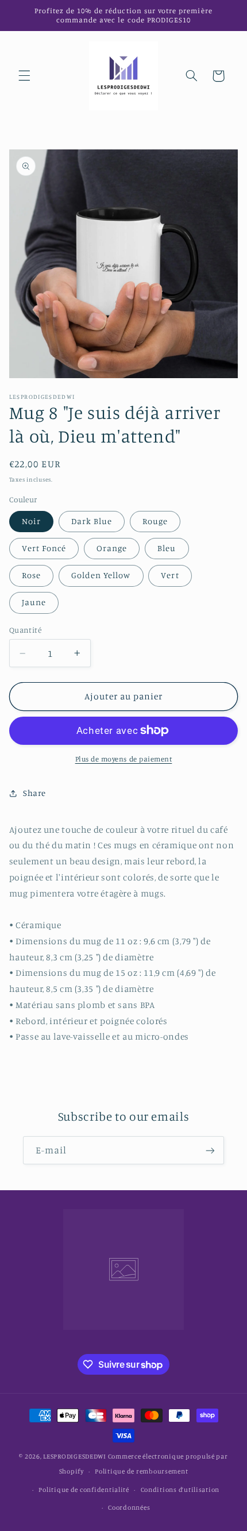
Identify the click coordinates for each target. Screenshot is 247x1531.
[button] (24, 76)
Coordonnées (129, 1507)
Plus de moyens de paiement (123, 759)
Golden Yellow (101, 575)
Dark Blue (91, 521)
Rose (31, 575)
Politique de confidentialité (83, 1490)
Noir (31, 521)
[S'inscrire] (210, 1150)
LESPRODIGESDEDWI (74, 1456)
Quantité (25, 629)
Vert (170, 575)
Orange (112, 548)
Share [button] (34, 793)
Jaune (34, 602)
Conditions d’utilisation (180, 1490)
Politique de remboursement (141, 1471)
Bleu (166, 548)
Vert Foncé (44, 548)
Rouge (155, 521)
